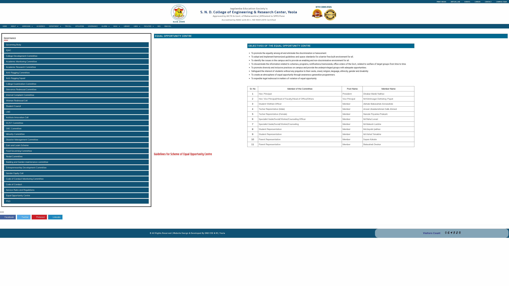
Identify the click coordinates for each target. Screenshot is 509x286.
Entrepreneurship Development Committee (26, 167)
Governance (93, 26)
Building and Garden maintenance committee (27, 162)
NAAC (115, 26)
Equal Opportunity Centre (18, 195)
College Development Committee (21, 56)
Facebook (9, 217)
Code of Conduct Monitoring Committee (25, 178)
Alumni (104, 26)
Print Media (441, 2)
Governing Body (13, 44)
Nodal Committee (14, 156)
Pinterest (40, 217)
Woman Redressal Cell (16, 100)
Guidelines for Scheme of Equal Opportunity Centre (183, 154)
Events (467, 2)
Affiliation (79, 26)
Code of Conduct (14, 184)
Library (127, 26)
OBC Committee (13, 128)
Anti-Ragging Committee (18, 72)
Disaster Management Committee (22, 139)
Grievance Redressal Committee (21, 89)
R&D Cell (167, 26)
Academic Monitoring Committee (21, 61)
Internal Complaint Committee (20, 95)
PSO (8, 201)
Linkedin (56, 217)
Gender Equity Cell (14, 173)
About (13, 26)
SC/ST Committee (14, 123)
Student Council (13, 106)
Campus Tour (501, 2)
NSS (159, 26)
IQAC (8, 50)
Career (477, 2)
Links (136, 26)
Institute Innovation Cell (17, 117)
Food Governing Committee (19, 150)
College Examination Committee (21, 83)
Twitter (24, 217)
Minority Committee (15, 134)
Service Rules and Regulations (20, 190)
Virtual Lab (455, 2)
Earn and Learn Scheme (17, 145)
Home (5, 26)
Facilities (147, 26)
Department (54, 26)
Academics (41, 26)
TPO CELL (68, 26)
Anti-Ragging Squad (15, 78)
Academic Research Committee (21, 67)
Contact (488, 2)
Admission (26, 26)
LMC (8, 111)
